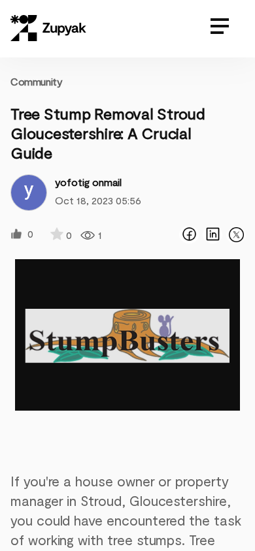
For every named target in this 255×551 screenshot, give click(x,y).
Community (36, 81)
